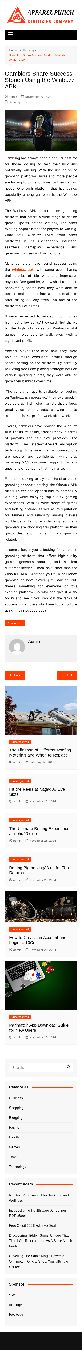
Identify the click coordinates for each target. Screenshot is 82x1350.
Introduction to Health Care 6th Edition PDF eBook (37, 1213)
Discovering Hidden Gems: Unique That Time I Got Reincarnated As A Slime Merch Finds (40, 1241)
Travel (13, 1157)
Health (14, 1137)
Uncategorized (18, 102)
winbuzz (16, 623)
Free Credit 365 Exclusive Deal (32, 1225)
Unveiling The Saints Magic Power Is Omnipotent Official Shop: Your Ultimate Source (38, 1261)
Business (16, 1098)
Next (64, 675)
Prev (17, 675)
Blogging (15, 1118)
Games (14, 1147)
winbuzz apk (23, 269)
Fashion (15, 1127)
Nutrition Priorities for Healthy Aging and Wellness (39, 1198)
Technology (17, 1167)
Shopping (16, 1108)
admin (13, 96)
